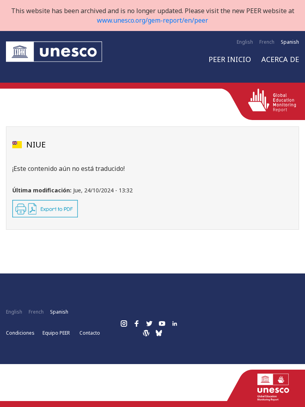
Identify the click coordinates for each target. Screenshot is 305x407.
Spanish (290, 42)
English (245, 42)
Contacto (89, 332)
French (266, 42)
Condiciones (20, 332)
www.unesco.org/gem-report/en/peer (152, 20)
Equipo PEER (56, 332)
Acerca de (280, 59)
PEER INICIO (229, 59)
